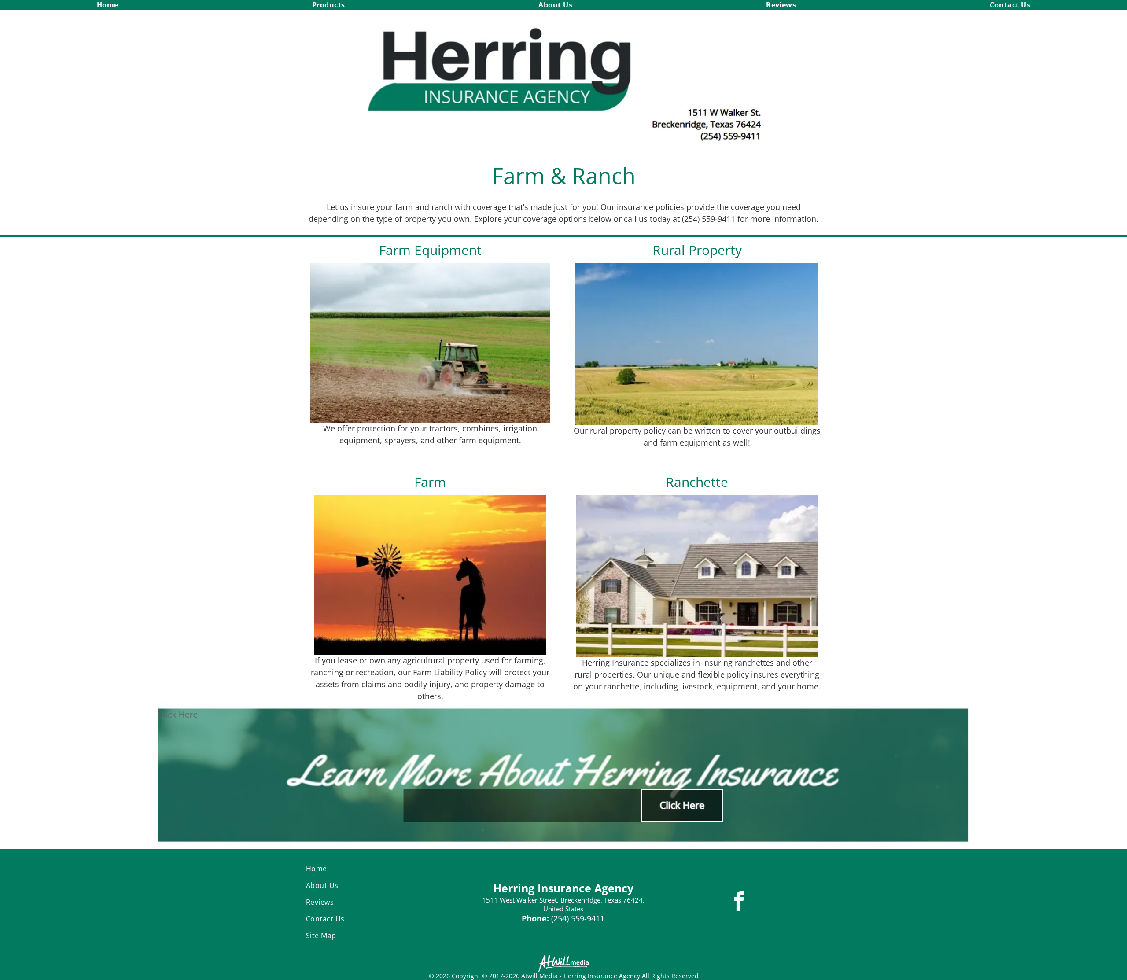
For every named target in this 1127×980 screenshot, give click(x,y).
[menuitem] (107, 5)
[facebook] (739, 902)
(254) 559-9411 (577, 918)
